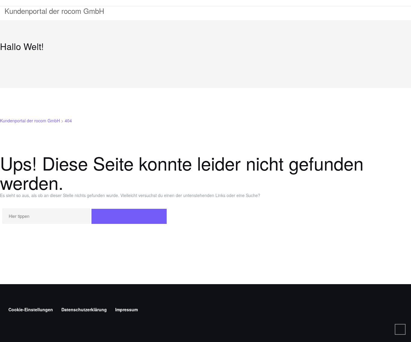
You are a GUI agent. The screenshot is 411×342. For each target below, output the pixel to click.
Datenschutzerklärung (84, 309)
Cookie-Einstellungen (30, 309)
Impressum (126, 309)
